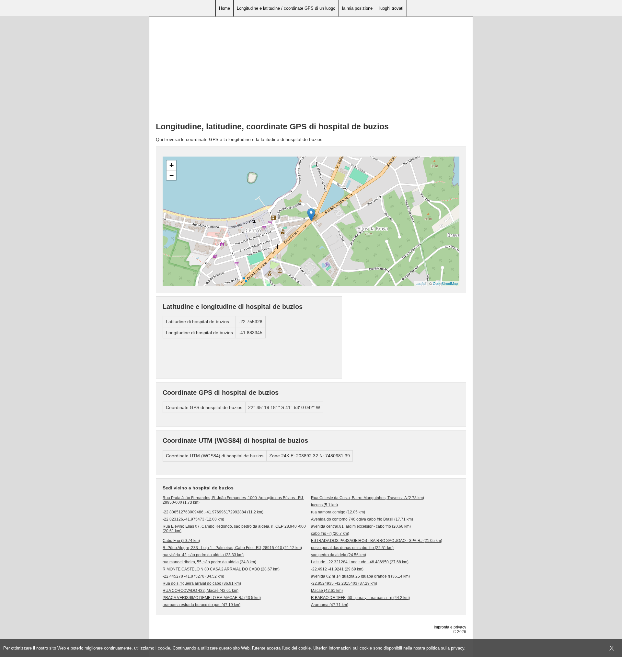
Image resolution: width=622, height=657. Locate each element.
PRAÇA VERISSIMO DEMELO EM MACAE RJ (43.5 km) (212, 597)
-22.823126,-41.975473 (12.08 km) (193, 519)
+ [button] (171, 165)
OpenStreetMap (445, 283)
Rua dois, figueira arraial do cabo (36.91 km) (202, 583)
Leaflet (421, 283)
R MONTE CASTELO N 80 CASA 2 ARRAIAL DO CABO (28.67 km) (221, 569)
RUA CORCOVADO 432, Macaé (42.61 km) (200, 590)
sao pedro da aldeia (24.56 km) (338, 555)
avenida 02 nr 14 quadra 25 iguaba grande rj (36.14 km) (360, 576)
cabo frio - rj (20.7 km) (330, 533)
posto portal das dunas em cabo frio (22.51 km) (352, 548)
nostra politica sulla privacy (438, 648)
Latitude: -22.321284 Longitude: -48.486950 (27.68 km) (360, 562)
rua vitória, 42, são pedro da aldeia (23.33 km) (203, 555)
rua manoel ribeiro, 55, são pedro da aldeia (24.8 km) (209, 562)
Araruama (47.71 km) (329, 605)
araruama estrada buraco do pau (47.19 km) (201, 605)
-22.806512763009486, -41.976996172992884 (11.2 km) (213, 512)
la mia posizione (357, 8)
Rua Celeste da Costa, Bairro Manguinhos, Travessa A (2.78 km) (367, 498)
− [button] (171, 175)
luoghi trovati (391, 8)
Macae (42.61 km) (327, 590)
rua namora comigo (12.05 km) (338, 512)
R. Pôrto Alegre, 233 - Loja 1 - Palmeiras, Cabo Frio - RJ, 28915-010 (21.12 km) (232, 548)
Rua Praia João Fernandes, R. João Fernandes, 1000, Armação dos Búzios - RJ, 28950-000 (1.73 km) (233, 500)
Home (224, 8)
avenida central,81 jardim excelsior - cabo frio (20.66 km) (361, 526)
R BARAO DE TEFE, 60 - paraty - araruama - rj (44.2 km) (360, 597)
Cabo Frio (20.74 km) (181, 540)
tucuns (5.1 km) (324, 505)
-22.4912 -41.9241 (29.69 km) (337, 569)
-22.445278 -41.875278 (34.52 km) (193, 576)
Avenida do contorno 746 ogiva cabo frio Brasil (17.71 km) (362, 519)
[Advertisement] (311, 71)
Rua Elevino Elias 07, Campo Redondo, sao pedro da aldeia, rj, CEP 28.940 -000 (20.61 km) (234, 528)
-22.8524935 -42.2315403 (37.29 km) (344, 583)
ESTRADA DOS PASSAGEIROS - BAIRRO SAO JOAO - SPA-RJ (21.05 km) (376, 540)
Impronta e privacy (450, 627)
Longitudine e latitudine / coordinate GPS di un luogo (286, 8)
